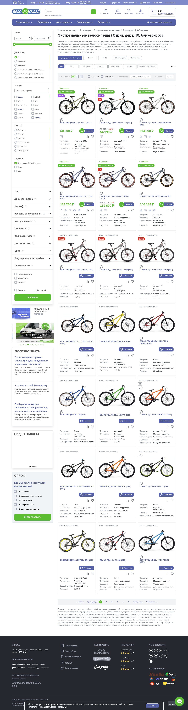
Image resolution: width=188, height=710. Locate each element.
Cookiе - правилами (58, 707)
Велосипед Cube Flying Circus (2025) (114, 197)
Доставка (144, 3)
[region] (32, 67)
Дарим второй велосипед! (161, 22)
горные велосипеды (18, 705)
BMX (105, 58)
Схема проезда (71, 668)
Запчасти (103, 22)
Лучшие (130, 66)
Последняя (150, 602)
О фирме (114, 3)
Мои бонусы (21, 2)
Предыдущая (92, 602)
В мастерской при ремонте (30, 496)
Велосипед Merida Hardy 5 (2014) (115, 415)
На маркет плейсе (26, 505)
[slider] (14, 44)
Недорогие (115, 66)
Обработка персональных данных (26, 682)
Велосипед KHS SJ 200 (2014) (112, 560)
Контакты (170, 3)
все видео (33, 466)
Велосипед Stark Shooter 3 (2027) (116, 123)
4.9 (132, 669)
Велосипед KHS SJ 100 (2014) (73, 415)
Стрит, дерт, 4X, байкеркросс (135, 30)
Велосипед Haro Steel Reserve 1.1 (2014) (76, 342)
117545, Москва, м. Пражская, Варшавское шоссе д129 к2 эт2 (30, 651)
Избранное (129, 13)
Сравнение (140, 13)
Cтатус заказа (106, 13)
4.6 (132, 661)
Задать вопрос (71, 645)
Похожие (88, 276)
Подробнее (38, 314)
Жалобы (118, 13)
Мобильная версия (73, 657)
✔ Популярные (134, 58)
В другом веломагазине (29, 509)
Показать (32, 297)
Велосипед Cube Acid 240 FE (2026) (75, 123)
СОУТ (14, 686)
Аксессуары (63, 22)
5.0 (132, 653)
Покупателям (129, 3)
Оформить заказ (165, 14)
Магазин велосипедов (67, 30)
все (172, 66)
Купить (89, 131)
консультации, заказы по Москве (45, 3)
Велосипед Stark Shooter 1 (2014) (156, 415)
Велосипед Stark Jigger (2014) (154, 486)
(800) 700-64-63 (18, 668)
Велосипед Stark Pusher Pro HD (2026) (155, 124)
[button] (20, 344)
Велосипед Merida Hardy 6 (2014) (115, 341)
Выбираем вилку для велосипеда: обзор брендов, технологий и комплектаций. (31, 407)
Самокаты (43, 22)
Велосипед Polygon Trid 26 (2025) (155, 196)
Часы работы (70, 651)
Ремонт (157, 3)
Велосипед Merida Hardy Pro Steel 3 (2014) (154, 342)
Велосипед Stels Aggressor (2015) (116, 270)
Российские (86, 66)
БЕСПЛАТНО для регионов (78, 3)
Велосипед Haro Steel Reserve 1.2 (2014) (76, 488)
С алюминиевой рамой (147, 66)
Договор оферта (19, 679)
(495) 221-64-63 (18, 664)
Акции (103, 3)
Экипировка (83, 22)
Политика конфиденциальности (25, 675)
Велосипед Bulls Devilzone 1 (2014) (76, 560)
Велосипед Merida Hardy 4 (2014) (115, 486)
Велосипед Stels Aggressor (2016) (76, 270)
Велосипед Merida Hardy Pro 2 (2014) (154, 561)
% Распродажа (120, 58)
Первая (79, 602)
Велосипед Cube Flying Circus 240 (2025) (76, 197)
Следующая (138, 602)
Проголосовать (32, 517)
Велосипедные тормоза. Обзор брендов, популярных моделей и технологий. (31, 360)
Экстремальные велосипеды (107, 30)
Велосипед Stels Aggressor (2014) (156, 270)
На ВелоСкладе (25, 500)
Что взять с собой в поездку (31, 385)
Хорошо (152, 706)
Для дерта (100, 66)
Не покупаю (24, 492)
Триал (90, 58)
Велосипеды (23, 22)
